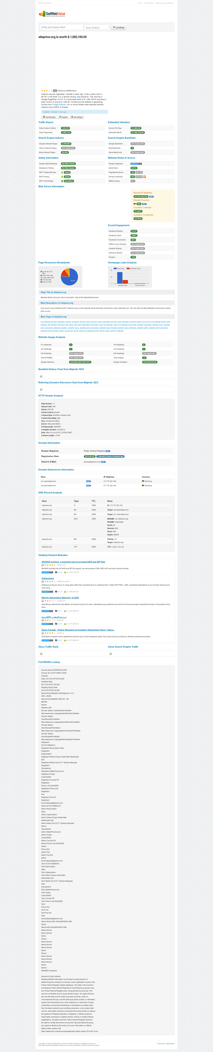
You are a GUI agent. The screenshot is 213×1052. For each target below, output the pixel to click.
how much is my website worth (154, 321)
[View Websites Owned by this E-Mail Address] (103, 461)
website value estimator (127, 328)
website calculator (145, 325)
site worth (94, 325)
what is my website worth (89, 331)
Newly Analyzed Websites (165, 3)
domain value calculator (100, 321)
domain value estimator (120, 321)
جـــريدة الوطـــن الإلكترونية (54, 617)
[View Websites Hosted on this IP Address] (151, 196)
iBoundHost (170, 1043)
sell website (52, 325)
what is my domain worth (68, 331)
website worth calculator (158, 328)
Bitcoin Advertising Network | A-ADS (60, 597)
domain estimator (57, 321)
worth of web (105, 331)
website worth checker (49, 331)
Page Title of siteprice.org (53, 292)
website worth (142, 328)
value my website (106, 325)
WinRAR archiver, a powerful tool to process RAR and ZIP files (73, 561)
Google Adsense (59, 104)
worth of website (117, 331)
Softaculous (48, 578)
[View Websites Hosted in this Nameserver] (88, 481)
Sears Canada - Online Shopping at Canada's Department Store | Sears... (78, 629)
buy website (45, 321)
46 (133, 176)
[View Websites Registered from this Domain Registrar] (107, 450)
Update (64, 117)
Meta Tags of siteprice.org (54, 316)
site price (61, 325)
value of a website (120, 325)
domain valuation (72, 321)
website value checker (108, 328)
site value (69, 325)
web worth (133, 325)
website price (157, 325)
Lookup (119, 27)
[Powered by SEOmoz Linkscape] (144, 176)
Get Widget (77, 117)
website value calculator (89, 328)
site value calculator (82, 325)
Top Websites (149, 3)
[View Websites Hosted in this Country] (144, 203)
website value (73, 328)
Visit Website (50, 117)
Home (140, 3)
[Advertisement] (106, 63)
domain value (85, 321)
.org (78, 96)
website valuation (60, 328)
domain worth (135, 321)
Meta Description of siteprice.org (57, 302)
